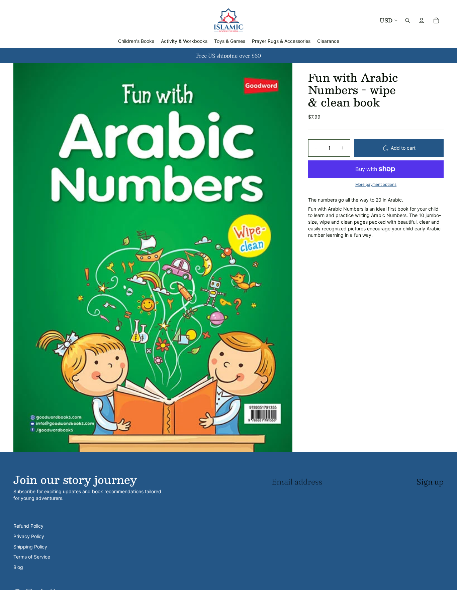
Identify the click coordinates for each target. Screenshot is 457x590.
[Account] (421, 20)
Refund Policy (28, 526)
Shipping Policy (30, 546)
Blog (18, 567)
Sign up (430, 482)
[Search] (407, 20)
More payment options (375, 184)
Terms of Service (31, 557)
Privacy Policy (28, 536)
